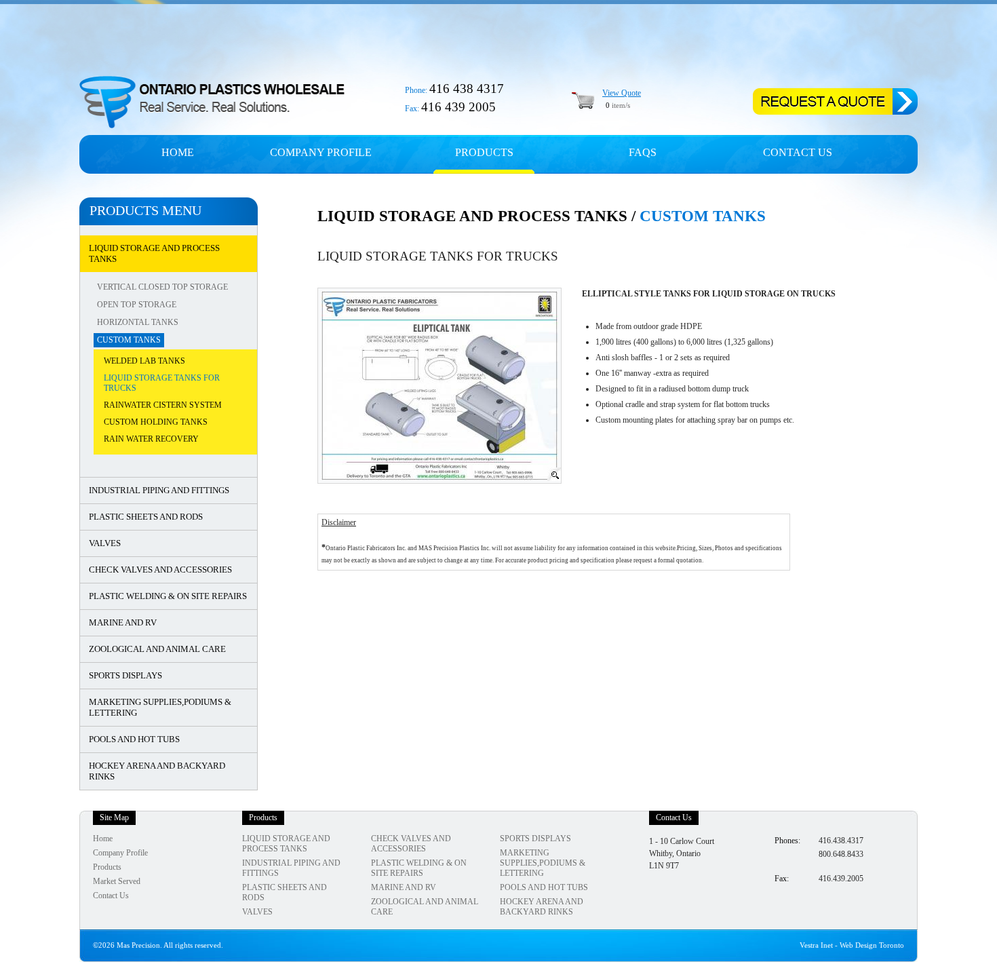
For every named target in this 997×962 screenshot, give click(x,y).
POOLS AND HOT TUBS (134, 739)
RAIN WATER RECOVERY (151, 439)
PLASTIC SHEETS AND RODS (146, 517)
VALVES (105, 543)
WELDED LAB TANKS (144, 361)
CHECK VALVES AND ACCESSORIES (160, 569)
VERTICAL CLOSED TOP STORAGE (162, 287)
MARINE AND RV (123, 622)
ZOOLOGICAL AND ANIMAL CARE (157, 649)
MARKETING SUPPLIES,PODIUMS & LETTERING (160, 707)
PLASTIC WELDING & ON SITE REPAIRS (168, 596)
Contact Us (797, 152)
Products (484, 152)
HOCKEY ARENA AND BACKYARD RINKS (157, 771)
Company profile (321, 152)
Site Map (114, 817)
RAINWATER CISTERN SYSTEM (163, 405)
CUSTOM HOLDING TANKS (156, 422)
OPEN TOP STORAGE (136, 304)
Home (177, 152)
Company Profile (120, 853)
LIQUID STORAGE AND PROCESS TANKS (154, 253)
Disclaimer (338, 522)
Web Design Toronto (872, 945)
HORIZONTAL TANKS (137, 322)
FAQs (643, 152)
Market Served (116, 881)
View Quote (621, 93)
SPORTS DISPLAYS (125, 675)
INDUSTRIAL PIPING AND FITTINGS (159, 490)
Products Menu (145, 210)
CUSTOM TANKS (129, 340)
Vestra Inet (816, 945)
